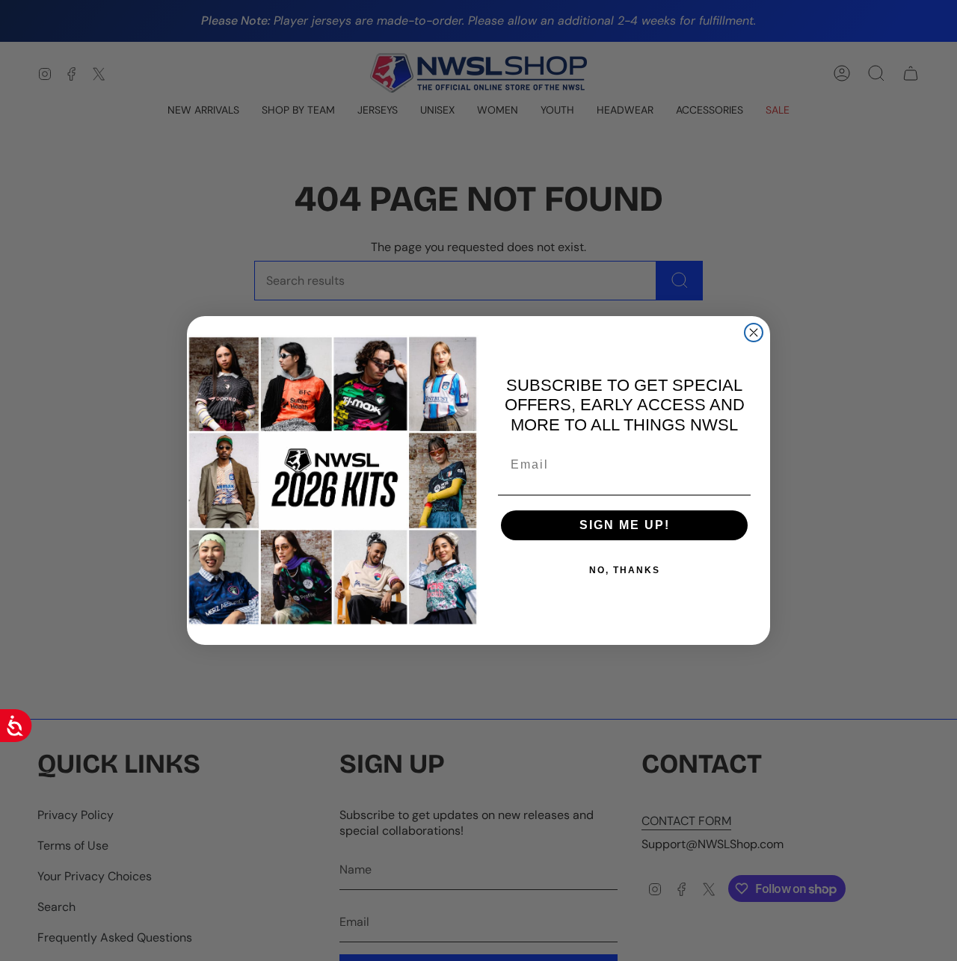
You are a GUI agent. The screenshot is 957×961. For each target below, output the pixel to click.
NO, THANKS (624, 570)
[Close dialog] (754, 333)
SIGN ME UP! (624, 525)
